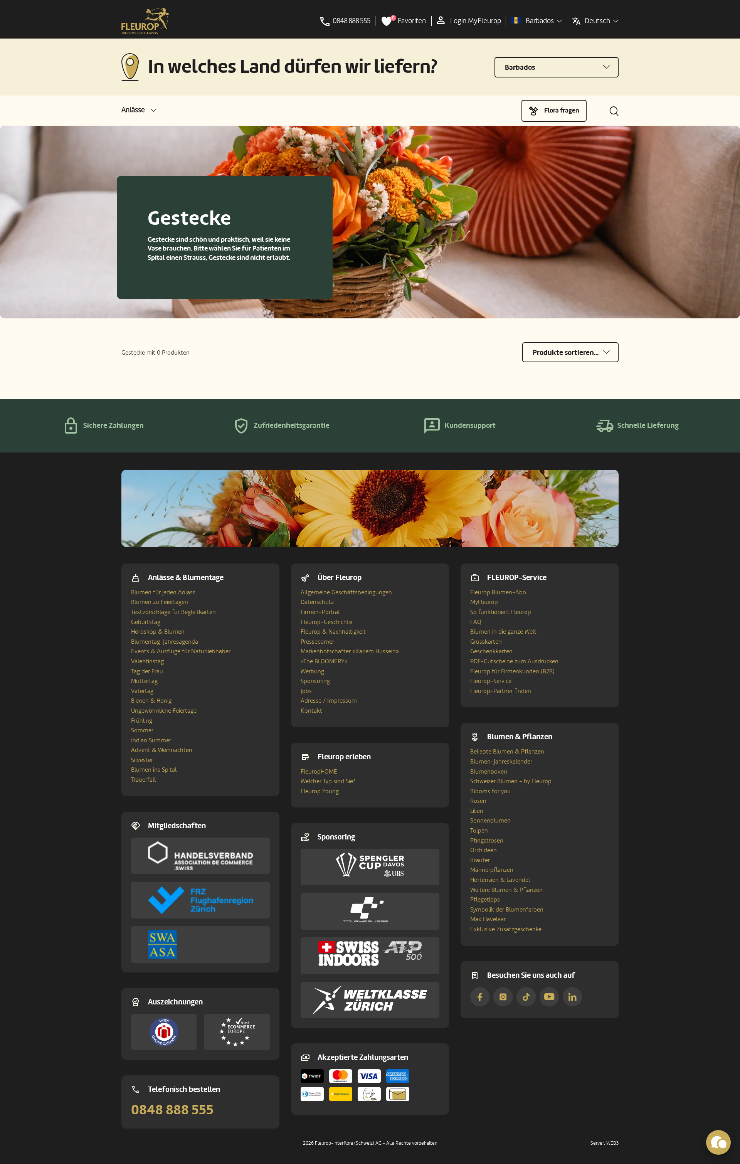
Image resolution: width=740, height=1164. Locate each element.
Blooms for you (490, 791)
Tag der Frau (147, 671)
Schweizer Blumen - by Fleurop (511, 781)
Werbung (312, 671)
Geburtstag (145, 622)
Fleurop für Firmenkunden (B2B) (512, 671)
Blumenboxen (488, 771)
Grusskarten (486, 641)
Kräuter (480, 860)
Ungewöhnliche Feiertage (164, 710)
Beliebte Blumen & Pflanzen (507, 751)
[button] (138, 110)
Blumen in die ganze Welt (503, 631)
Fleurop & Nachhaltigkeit (333, 631)
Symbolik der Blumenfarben (506, 909)
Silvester (142, 760)
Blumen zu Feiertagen (159, 602)
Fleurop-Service (490, 681)
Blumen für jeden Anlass (163, 592)
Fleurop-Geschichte (326, 622)
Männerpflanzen (491, 869)
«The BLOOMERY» (324, 661)
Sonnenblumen (490, 820)
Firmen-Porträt (320, 612)
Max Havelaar (488, 919)
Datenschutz (317, 602)
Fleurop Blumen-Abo (498, 592)
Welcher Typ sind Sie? (328, 781)
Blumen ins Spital (154, 769)
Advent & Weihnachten (161, 750)
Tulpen (479, 830)
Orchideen (483, 850)
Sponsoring (315, 681)
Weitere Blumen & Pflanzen (506, 889)
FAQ (475, 622)
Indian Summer (151, 740)
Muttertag (144, 681)
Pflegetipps (485, 899)
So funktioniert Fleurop (500, 612)
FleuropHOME (319, 771)
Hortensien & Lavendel (500, 879)
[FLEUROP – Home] (145, 21)
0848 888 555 (172, 1110)
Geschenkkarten (491, 651)
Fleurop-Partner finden (500, 691)
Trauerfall (143, 779)
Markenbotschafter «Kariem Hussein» (350, 651)
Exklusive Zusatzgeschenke (506, 929)
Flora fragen (561, 110)
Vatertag (142, 691)
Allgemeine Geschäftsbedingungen (346, 592)
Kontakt (311, 710)
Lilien (476, 810)
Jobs (306, 691)
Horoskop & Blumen (158, 631)
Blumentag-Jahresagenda (164, 641)
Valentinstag (147, 661)
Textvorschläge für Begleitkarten (173, 612)
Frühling (141, 720)
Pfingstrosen (486, 840)
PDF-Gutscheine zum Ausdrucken (514, 661)
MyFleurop (484, 602)
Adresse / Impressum (329, 700)
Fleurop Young (320, 791)
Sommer (142, 730)
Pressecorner (317, 641)
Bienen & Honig (151, 700)
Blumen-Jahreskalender (501, 761)
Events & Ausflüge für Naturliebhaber (180, 651)
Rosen (478, 800)
